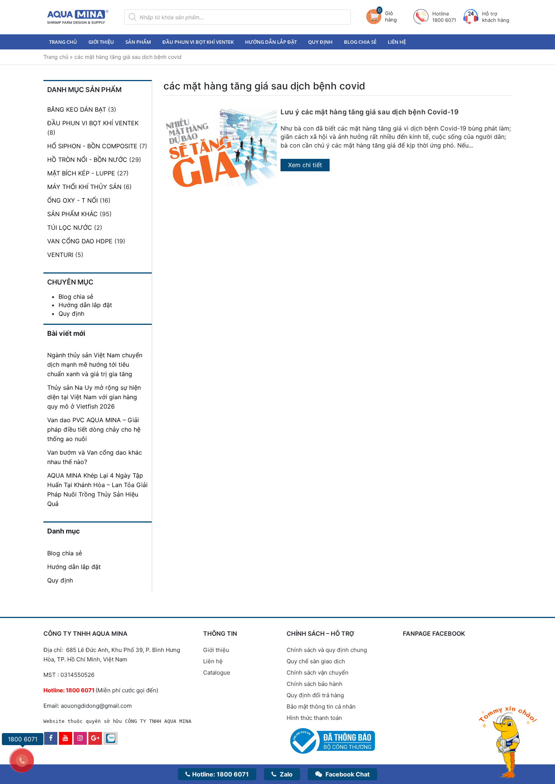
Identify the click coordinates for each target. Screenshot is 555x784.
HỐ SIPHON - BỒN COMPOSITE (92, 146)
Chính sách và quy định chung (327, 649)
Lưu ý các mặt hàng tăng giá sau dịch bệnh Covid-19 (370, 112)
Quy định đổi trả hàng (315, 695)
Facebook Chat (347, 774)
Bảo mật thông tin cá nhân (321, 706)
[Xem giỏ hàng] (375, 16)
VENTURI (60, 254)
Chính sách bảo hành (314, 683)
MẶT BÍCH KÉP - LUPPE (81, 173)
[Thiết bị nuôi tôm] (77, 17)
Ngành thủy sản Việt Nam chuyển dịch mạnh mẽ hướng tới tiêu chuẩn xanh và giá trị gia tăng (94, 364)
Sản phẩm (138, 41)
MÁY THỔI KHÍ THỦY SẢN (84, 187)
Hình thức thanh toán (314, 717)
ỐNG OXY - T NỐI (72, 200)
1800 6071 (220, 774)
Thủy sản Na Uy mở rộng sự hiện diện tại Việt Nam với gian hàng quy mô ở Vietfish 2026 (94, 397)
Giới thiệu (101, 41)
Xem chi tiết (305, 165)
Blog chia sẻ (360, 41)
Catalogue (216, 672)
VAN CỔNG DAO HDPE (80, 241)
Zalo (285, 774)
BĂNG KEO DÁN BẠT (76, 109)
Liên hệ (397, 41)
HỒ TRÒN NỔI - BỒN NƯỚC (87, 159)
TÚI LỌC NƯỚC (69, 227)
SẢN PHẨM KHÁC (72, 214)
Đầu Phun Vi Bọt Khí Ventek (198, 41)
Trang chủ (63, 41)
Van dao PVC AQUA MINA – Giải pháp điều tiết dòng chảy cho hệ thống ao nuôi (93, 429)
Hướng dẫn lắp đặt (271, 41)
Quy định (320, 41)
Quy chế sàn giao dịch (316, 661)
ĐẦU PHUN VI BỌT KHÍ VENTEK (93, 123)
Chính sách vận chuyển (317, 672)
